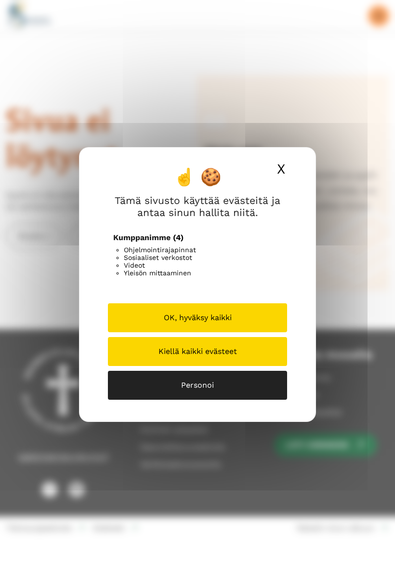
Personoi (197, 385)
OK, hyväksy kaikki (198, 317)
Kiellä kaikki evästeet (197, 351)
